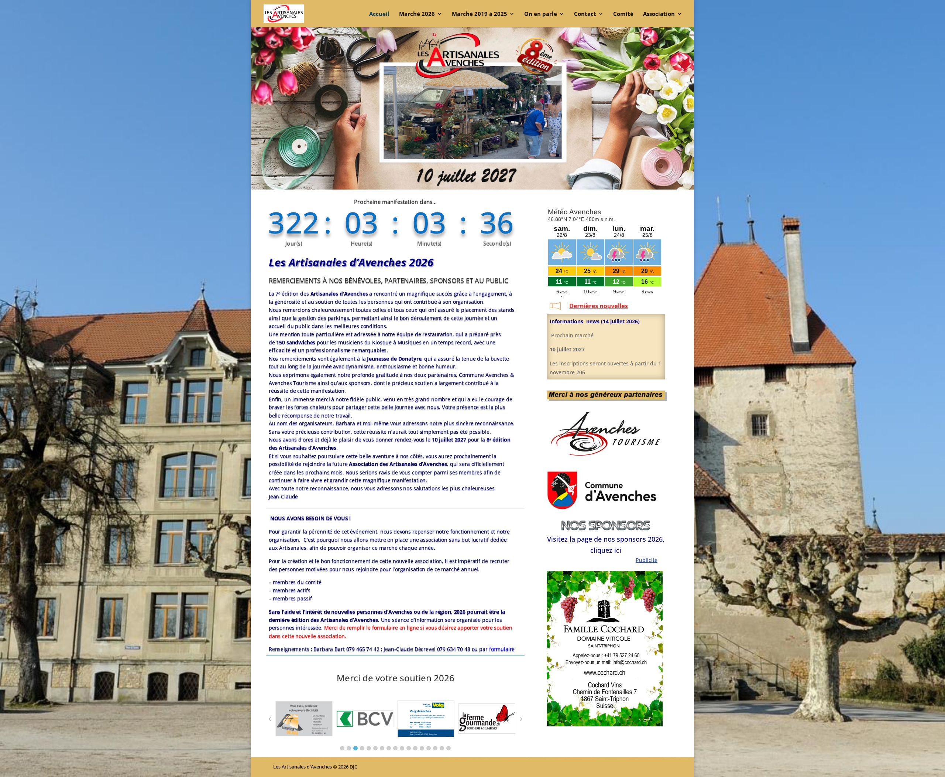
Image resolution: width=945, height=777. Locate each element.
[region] (605, 648)
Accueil (379, 14)
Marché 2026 (417, 14)
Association (659, 14)
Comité (623, 14)
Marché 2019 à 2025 (479, 14)
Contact (585, 14)
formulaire (502, 649)
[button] (342, 748)
